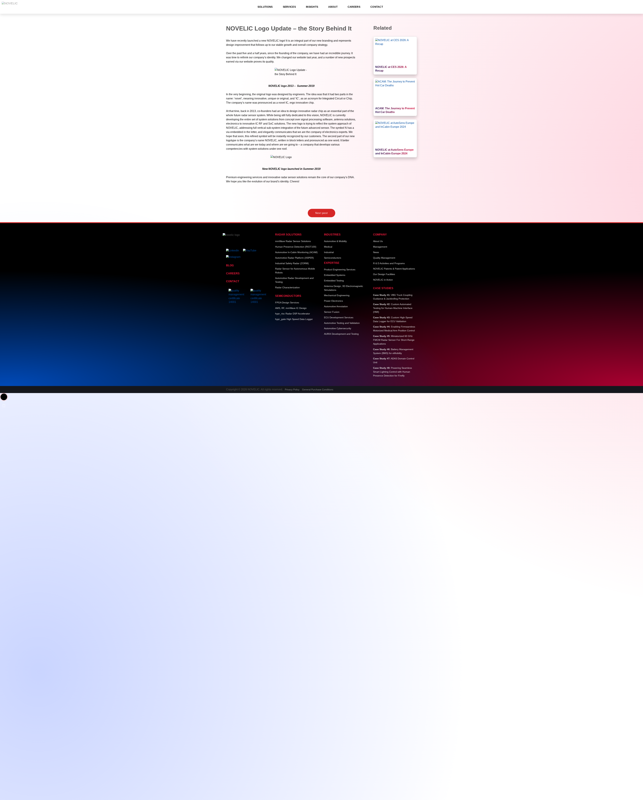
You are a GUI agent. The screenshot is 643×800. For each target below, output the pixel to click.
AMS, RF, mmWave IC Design (291, 308)
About (333, 6)
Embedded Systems (334, 275)
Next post (321, 213)
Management (380, 246)
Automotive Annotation (336, 306)
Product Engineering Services (339, 269)
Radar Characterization (287, 287)
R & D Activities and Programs (389, 263)
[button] (4, 397)
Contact (376, 6)
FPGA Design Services (287, 302)
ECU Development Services (338, 317)
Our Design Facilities (384, 274)
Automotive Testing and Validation (342, 323)
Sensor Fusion (331, 312)
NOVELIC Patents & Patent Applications (394, 268)
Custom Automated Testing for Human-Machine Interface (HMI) (392, 308)
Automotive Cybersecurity (337, 328)
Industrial (329, 252)
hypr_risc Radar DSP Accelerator (292, 313)
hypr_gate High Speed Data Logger (294, 319)
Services (289, 6)
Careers (354, 6)
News (376, 252)
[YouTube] (251, 249)
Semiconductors (332, 257)
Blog (230, 265)
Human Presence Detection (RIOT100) (295, 246)
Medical (328, 246)
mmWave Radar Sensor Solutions (293, 241)
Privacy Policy (292, 389)
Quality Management (384, 257)
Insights (312, 6)
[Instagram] (235, 255)
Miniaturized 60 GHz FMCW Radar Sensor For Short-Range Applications (393, 340)
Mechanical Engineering (336, 295)
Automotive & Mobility (335, 241)
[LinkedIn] (234, 249)
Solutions (265, 6)
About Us (378, 241)
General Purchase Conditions (317, 389)
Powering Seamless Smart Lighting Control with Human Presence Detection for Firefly (392, 372)
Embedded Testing (334, 280)
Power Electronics (333, 301)
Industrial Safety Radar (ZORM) (292, 263)
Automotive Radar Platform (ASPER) (294, 257)
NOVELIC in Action (383, 279)
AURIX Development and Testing (341, 334)
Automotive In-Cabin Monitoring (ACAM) (296, 252)
